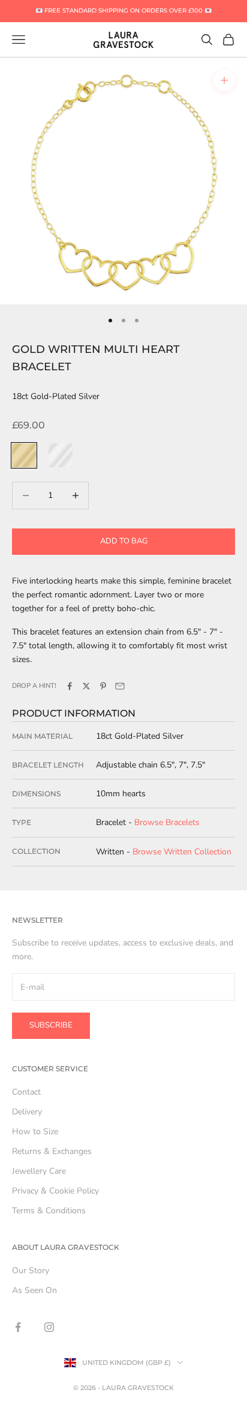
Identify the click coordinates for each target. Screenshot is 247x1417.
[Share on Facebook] (69, 686)
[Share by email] (120, 686)
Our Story (30, 1270)
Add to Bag (123, 541)
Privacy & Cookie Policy (55, 1191)
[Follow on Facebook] (18, 1327)
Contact (26, 1092)
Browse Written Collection (181, 851)
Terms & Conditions (49, 1210)
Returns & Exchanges (52, 1151)
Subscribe (51, 1025)
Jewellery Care (39, 1171)
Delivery (27, 1111)
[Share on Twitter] (86, 686)
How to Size (35, 1131)
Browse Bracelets (167, 822)
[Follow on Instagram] (49, 1327)
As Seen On (34, 1290)
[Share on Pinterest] (103, 686)
